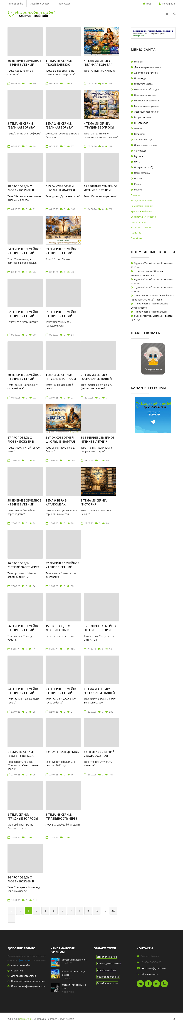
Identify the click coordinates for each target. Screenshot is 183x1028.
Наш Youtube (63, 3)
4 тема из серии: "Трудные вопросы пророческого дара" (100, 127)
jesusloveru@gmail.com (153, 968)
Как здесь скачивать (142, 200)
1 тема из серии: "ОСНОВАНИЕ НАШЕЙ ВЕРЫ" (99, 693)
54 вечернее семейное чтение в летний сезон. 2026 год (24, 693)
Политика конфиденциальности (28, 986)
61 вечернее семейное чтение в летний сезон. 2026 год (62, 316)
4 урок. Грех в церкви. (62, 752)
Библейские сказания (108, 976)
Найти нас (136, 232)
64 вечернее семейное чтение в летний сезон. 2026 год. (24, 253)
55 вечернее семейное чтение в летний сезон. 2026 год (100, 630)
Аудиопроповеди (143, 139)
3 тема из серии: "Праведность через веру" (61, 818)
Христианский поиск (142, 211)
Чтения (138, 128)
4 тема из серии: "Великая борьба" (98, 63)
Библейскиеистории (107, 983)
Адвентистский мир (107, 956)
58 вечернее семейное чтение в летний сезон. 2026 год (24, 504)
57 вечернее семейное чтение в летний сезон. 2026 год (62, 567)
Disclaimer (136, 238)
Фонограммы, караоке (146, 145)
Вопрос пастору (142, 117)
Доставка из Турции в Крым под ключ (149, 33)
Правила (135, 195)
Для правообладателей (23, 975)
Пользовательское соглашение (28, 981)
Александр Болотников (109, 963)
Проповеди (140, 78)
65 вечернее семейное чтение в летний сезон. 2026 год (100, 190)
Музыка (138, 156)
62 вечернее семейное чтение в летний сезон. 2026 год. (24, 316)
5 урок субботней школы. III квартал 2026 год (60, 441)
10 (96, 911)
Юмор (137, 184)
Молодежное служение (146, 106)
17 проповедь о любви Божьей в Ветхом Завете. (21, 441)
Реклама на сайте (20, 965)
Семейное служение (145, 95)
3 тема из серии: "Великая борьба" (21, 125)
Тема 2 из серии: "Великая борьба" (59, 125)
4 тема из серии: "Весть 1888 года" (21, 754)
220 (113, 911)
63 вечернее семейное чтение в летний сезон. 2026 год (62, 253)
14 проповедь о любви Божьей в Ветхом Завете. (21, 881)
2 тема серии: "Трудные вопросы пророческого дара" (24, 818)
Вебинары (139, 134)
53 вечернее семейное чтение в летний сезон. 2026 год (62, 693)
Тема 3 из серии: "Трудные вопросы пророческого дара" (62, 379)
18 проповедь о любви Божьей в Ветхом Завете (21, 190)
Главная (138, 61)
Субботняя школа (143, 83)
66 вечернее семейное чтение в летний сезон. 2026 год (24, 65)
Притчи (138, 178)
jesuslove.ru (25, 960)
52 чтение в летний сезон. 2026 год (99, 754)
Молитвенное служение (146, 100)
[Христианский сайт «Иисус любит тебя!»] (31, 13)
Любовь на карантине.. (74, 959)
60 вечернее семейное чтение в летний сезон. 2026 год (24, 379)
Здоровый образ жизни (146, 111)
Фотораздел (140, 150)
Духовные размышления (147, 67)
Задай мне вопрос (40, 3)
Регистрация (168, 3)
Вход (148, 3)
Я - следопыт (141, 122)
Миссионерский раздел (146, 89)
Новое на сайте (139, 222)
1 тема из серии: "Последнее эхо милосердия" (59, 65)
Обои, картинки (142, 172)
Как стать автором (141, 227)
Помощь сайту (15, 3)
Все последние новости (143, 216)
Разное (138, 189)
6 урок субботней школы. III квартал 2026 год (60, 190)
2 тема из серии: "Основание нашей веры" (96, 379)
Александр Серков (106, 970)
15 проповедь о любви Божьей (58, 628)
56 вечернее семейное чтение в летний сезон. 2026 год (24, 630)
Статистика (17, 970)
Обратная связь (149, 974)
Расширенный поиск (142, 206)
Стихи (137, 161)
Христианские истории (146, 72)
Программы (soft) (143, 167)
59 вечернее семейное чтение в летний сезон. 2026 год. (97, 441)
